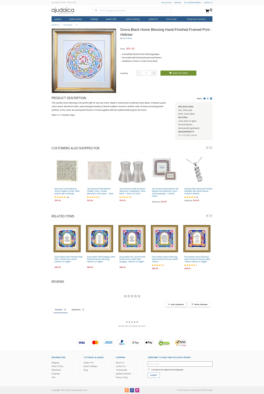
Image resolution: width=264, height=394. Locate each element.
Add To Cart (180, 73)
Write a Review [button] (200, 304)
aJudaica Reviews (123, 373)
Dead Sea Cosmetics (196, 19)
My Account (166, 2)
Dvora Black (127, 38)
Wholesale (56, 370)
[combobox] (132, 10)
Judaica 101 (89, 362)
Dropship (56, 373)
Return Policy (57, 366)
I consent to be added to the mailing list (167, 370)
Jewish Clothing (133, 19)
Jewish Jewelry (75, 19)
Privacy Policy (122, 377)
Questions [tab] (76, 309)
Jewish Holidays (90, 366)
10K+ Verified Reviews (192, 2)
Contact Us (208, 2)
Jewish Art (153, 19)
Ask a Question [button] (177, 304)
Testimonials (121, 370)
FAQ (53, 377)
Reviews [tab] (58, 309)
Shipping (177, 2)
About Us (120, 362)
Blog (86, 370)
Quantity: (124, 73)
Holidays (94, 19)
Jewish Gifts (111, 19)
